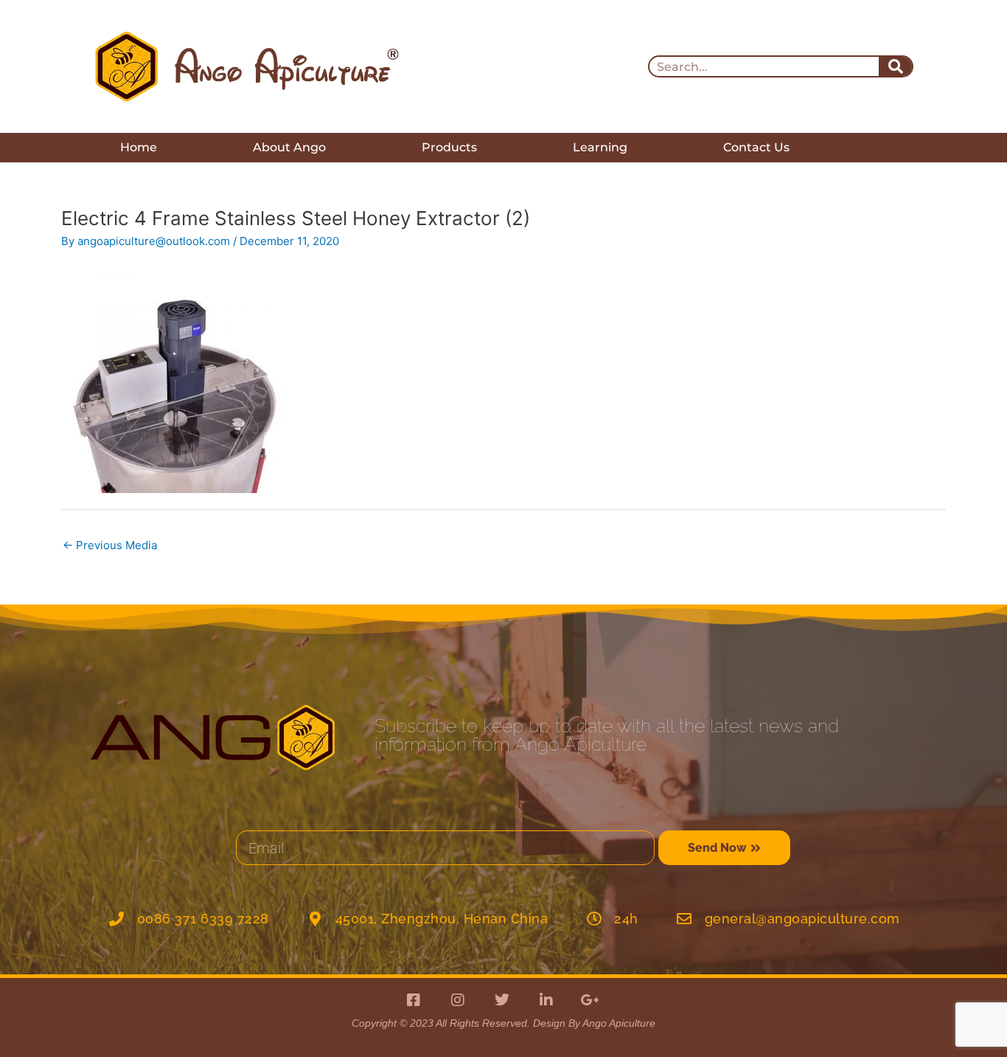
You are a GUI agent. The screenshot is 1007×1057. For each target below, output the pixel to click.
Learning (600, 147)
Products (449, 147)
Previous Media (110, 545)
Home (138, 147)
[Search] (895, 66)
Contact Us (756, 147)
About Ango (289, 147)
